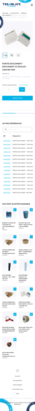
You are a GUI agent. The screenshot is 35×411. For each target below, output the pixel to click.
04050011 (7, 170)
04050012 (7, 189)
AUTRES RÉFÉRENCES (9, 113)
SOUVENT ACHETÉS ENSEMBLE (25, 113)
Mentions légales (7, 398)
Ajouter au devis (17, 98)
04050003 (7, 159)
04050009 (7, 155)
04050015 (7, 181)
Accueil (17, 376)
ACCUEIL (5, 13)
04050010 (7, 148)
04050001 (7, 166)
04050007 (7, 174)
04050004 (7, 192)
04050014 (7, 178)
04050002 (7, 140)
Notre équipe (17, 385)
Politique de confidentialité (24, 398)
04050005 (7, 163)
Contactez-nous (17, 389)
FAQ (17, 393)
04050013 (7, 152)
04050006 (7, 144)
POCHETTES (15, 13)
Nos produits (17, 380)
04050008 (7, 185)
